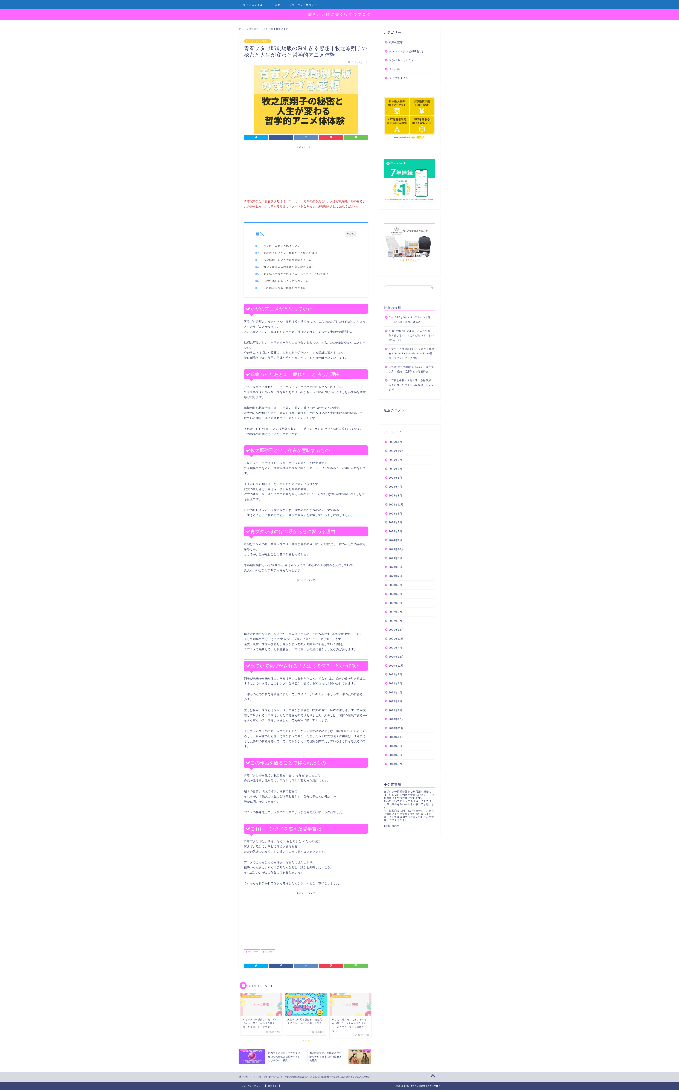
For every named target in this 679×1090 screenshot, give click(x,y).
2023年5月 (395, 593)
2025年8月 (395, 459)
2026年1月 (395, 441)
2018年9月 (395, 746)
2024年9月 (395, 513)
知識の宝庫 (396, 42)
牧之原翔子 (269, 952)
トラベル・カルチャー (403, 60)
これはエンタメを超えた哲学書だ (284, 288)
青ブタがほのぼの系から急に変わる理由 (288, 267)
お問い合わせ (392, 825)
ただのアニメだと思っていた (281, 246)
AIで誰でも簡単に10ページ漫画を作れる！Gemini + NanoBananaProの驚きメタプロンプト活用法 (411, 353)
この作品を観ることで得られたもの (286, 281)
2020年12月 (396, 656)
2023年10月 (396, 549)
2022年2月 (395, 620)
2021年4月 (395, 647)
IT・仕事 (394, 69)
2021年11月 (396, 638)
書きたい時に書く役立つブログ (339, 14)
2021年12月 (396, 629)
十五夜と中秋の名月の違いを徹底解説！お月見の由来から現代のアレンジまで (411, 385)
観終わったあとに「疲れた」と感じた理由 (290, 253)
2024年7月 (395, 531)
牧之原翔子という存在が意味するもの (287, 259)
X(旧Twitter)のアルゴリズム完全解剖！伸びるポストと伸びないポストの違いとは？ (411, 335)
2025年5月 (395, 477)
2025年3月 (395, 495)
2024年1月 (395, 540)
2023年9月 (395, 558)
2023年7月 (395, 576)
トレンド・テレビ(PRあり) (257, 41)
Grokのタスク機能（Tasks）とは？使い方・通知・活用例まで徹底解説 (411, 369)
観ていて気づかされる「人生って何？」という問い (295, 274)
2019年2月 (395, 701)
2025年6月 (395, 468)
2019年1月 (395, 710)
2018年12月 (396, 719)
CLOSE (350, 234)
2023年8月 (395, 567)
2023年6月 (395, 584)
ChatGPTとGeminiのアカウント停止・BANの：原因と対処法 (410, 319)
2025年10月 (396, 450)
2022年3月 (395, 611)
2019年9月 (395, 674)
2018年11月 (396, 728)
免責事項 (272, 1086)
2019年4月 (395, 692)
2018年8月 (395, 755)
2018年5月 (395, 763)
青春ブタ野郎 (253, 952)
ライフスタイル (253, 4)
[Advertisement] (306, 173)
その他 (276, 4)
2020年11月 (396, 665)
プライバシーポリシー (303, 4)
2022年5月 (395, 602)
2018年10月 (396, 737)
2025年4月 (395, 486)
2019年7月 (395, 683)
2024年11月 (396, 504)
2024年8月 (395, 522)
